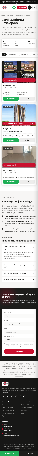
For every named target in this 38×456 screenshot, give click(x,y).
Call (28, 449)
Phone (4, 418)
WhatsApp (11, 449)
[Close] (19, 228)
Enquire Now (19, 440)
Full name (5, 411)
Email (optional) (8, 426)
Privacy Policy (15, 434)
